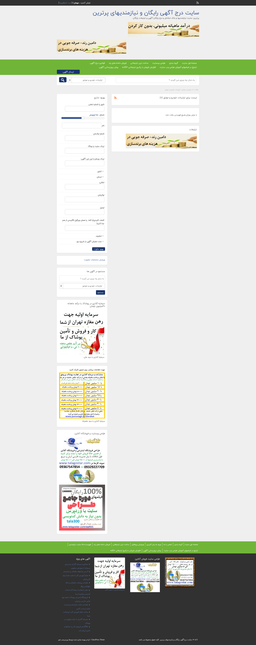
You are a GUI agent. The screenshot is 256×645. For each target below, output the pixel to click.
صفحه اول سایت (189, 63)
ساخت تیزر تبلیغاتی (139, 63)
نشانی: (101, 182)
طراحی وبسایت (158, 63)
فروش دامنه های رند (118, 63)
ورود (61, 2)
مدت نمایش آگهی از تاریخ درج (89, 241)
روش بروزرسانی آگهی (108, 67)
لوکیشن (101, 195)
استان (99, 177)
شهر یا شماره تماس (96, 104)
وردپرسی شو (63, 640)
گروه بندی (173, 63)
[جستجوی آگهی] (63, 79)
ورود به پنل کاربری (154, 544)
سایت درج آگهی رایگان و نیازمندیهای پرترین (146, 12)
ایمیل (102, 207)
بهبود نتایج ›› (99, 249)
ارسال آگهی (68, 72)
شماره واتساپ (98, 133)
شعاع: (101, 115)
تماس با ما (168, 544)
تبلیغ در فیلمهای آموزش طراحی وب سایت (178, 67)
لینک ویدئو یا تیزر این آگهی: (92, 159)
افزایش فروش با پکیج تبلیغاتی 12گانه (139, 67)
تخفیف (99, 236)
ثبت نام (68, 2)
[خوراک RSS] (198, 2)
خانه (197, 89)
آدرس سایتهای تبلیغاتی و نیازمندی (75, 571)
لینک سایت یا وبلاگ (96, 146)
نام (103, 125)
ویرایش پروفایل (138, 544)
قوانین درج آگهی (97, 63)
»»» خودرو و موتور (188, 89)
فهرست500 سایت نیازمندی (80, 544)
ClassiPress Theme (98, 640)
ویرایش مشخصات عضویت (94, 259)
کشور (99, 171)
